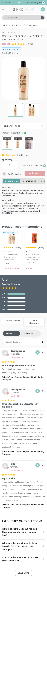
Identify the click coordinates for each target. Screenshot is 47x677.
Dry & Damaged (30, 25)
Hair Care (6, 25)
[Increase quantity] (15, 165)
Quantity (7, 159)
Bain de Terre (8, 32)
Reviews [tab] (9, 333)
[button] (37, 352)
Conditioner (17, 25)
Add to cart (35, 173)
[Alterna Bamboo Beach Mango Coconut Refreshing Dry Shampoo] (35, 238)
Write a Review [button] (12, 320)
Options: (12, 125)
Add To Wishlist (15, 174)
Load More (23, 573)
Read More (7, 213)
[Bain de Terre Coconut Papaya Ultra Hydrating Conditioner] (12, 238)
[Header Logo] (23, 9)
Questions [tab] (28, 333)
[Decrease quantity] (5, 165)
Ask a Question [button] (34, 322)
